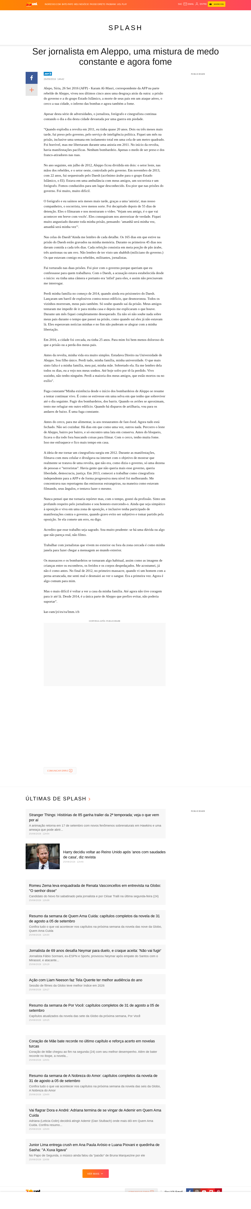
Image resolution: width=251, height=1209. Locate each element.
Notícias (65, 13)
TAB (193, 13)
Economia (98, 13)
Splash (129, 13)
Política (76, 13)
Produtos (32, 13)
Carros (87, 13)
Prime (199, 13)
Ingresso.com (53, 4)
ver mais (93, 1173)
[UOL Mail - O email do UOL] (188, 4)
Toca (206, 13)
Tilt (159, 13)
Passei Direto (97, 4)
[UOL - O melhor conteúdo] (32, 4)
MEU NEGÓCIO (81, 4)
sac (180, 4)
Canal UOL (175, 13)
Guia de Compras (221, 13)
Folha (109, 13)
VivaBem (151, 13)
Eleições (53, 13)
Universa (140, 13)
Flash (43, 13)
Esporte (118, 13)
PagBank (111, 4)
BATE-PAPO (67, 4)
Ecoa (165, 13)
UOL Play (122, 4)
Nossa (186, 13)
